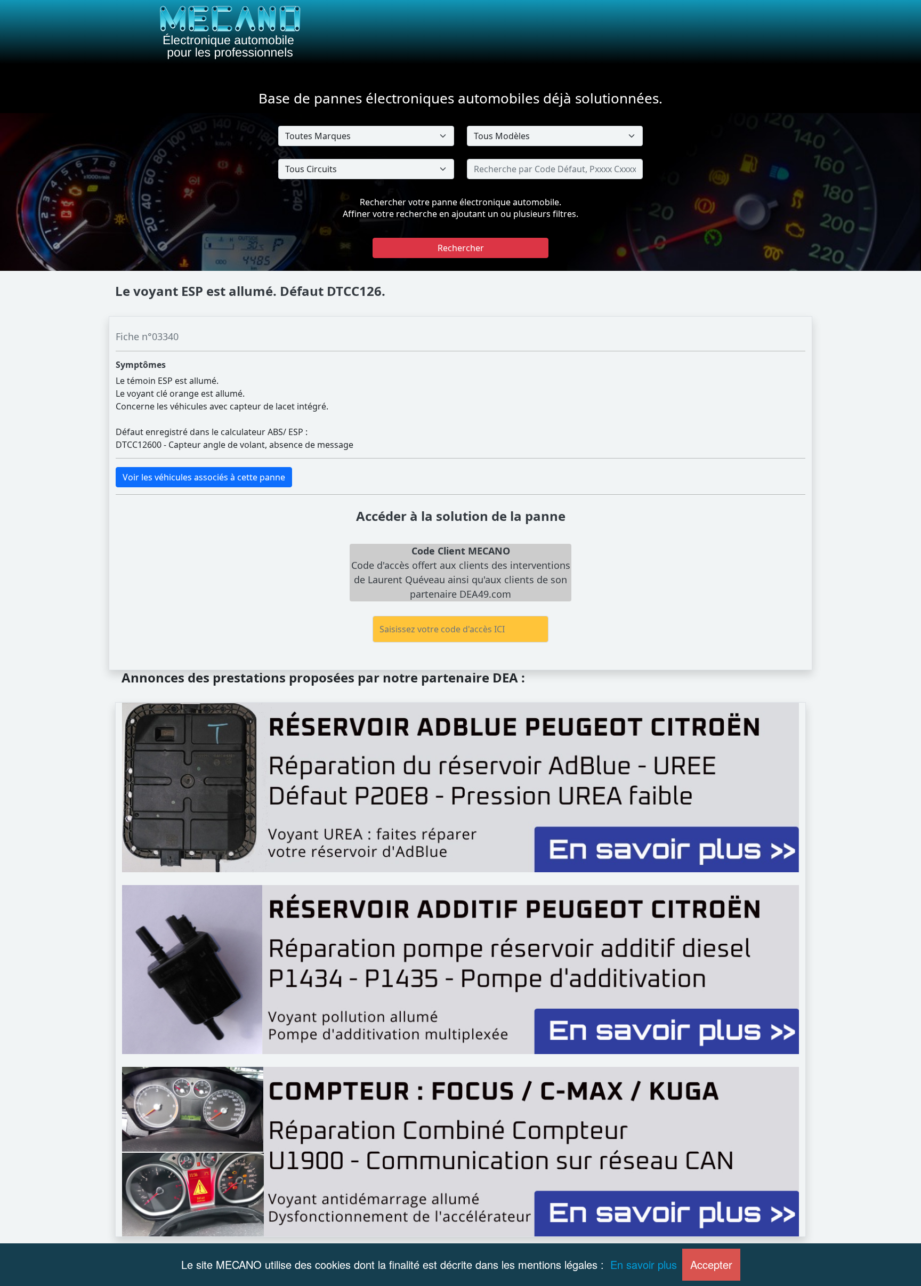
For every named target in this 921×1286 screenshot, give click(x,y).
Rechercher (461, 248)
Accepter (711, 1264)
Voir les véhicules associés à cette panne (204, 477)
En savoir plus (643, 1264)
